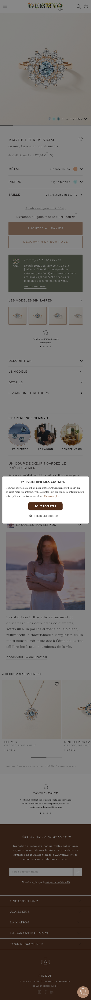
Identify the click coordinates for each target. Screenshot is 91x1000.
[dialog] (45, 500)
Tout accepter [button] (45, 506)
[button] (45, 516)
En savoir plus (51, 496)
